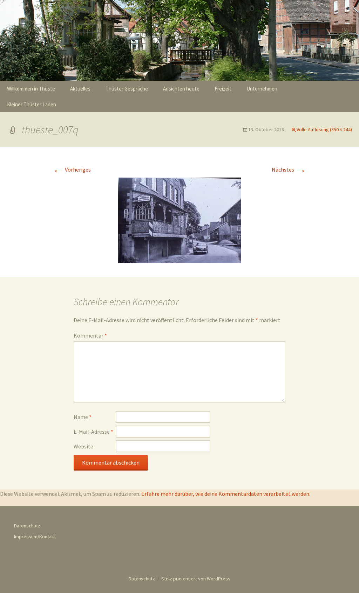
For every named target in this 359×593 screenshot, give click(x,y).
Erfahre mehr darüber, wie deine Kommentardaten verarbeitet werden (225, 493)
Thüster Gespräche (127, 88)
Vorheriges (72, 169)
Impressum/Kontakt (35, 536)
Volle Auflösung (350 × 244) (324, 129)
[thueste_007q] (179, 219)
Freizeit (223, 88)
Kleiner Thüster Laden (31, 104)
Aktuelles (80, 88)
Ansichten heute (181, 88)
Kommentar (90, 335)
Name (83, 416)
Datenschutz (27, 525)
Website (83, 446)
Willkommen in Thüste (31, 88)
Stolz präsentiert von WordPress (195, 578)
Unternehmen (261, 88)
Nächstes (289, 169)
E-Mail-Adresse (93, 431)
